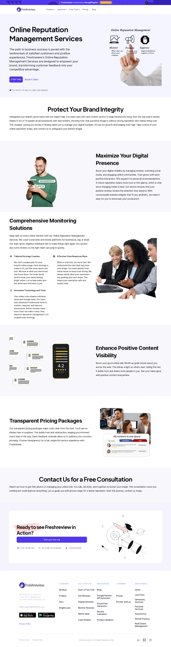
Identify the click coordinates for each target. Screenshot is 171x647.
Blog (94, 9)
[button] (49, 10)
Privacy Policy (25, 624)
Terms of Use (24, 640)
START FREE (16, 79)
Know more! (106, 2)
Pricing (85, 9)
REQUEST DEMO (31, 80)
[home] (26, 9)
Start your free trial (52, 540)
